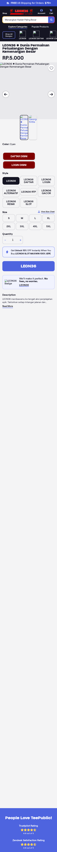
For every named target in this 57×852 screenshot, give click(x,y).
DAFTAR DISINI (19, 156)
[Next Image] (51, 94)
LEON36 (28, 266)
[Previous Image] (5, 94)
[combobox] (25, 20)
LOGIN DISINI (19, 165)
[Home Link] (21, 12)
